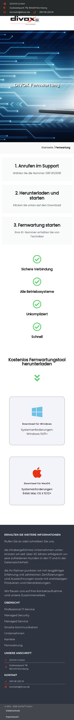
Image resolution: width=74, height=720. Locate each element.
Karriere (9, 639)
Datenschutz (13, 710)
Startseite (47, 147)
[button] (37, 20)
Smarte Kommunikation (21, 627)
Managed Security (16, 615)
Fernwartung (13, 645)
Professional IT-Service (19, 609)
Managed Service (16, 621)
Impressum (12, 716)
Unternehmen (14, 633)
